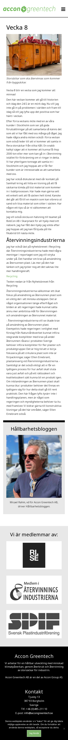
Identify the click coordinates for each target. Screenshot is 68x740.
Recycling (11, 276)
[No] (64, 728)
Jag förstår (34, 733)
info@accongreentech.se (38, 713)
